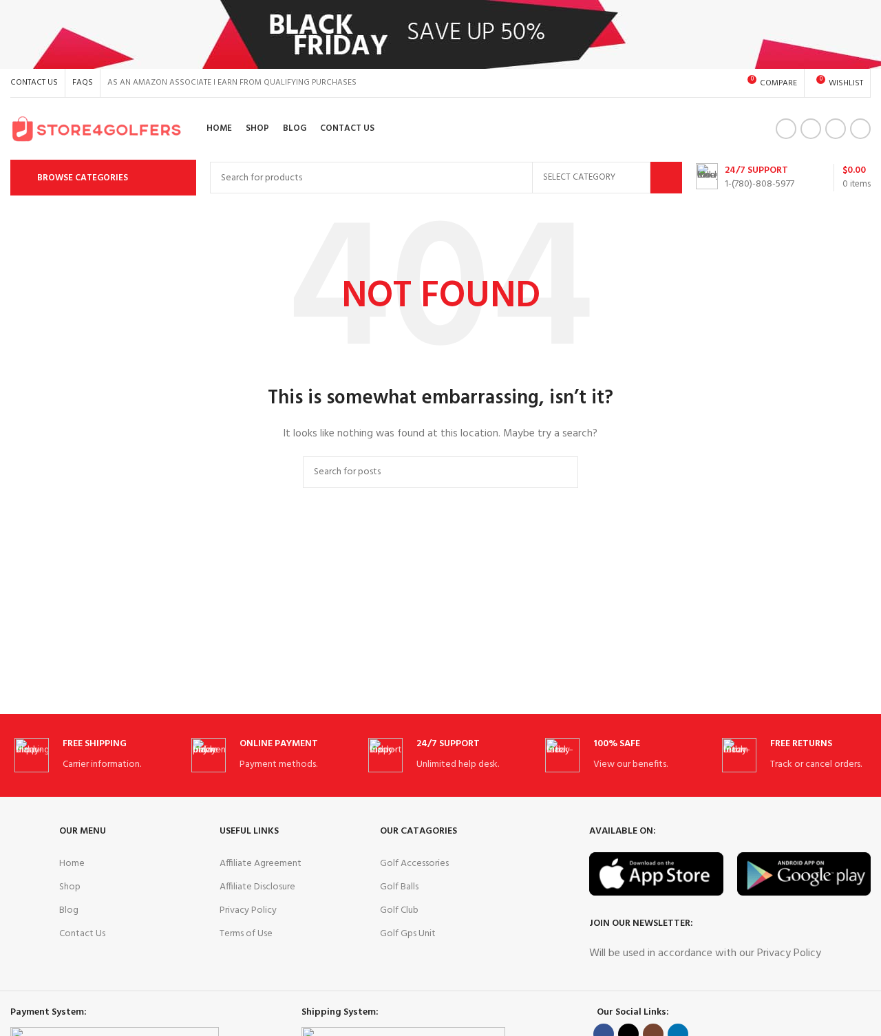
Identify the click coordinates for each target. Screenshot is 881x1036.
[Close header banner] (864, 34)
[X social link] (810, 128)
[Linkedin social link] (860, 128)
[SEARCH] (666, 177)
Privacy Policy (248, 910)
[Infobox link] (745, 177)
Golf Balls (399, 887)
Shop (70, 887)
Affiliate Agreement (260, 863)
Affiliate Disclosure (257, 887)
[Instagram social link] (835, 128)
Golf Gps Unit (408, 934)
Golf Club (399, 910)
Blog (68, 910)
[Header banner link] (420, 34)
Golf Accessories (414, 863)
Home (72, 863)
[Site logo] (96, 129)
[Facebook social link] (786, 128)
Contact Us (82, 934)
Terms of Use (246, 934)
